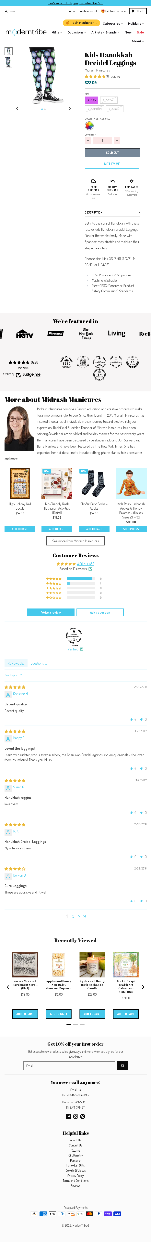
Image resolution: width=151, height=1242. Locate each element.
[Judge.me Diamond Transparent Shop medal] (74, 636)
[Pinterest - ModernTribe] (82, 1116)
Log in (71, 11)
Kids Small (109, 100)
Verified (73, 649)
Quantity (90, 134)
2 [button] (73, 916)
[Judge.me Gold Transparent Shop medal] (99, 362)
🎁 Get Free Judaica (113, 11)
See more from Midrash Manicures (75, 541)
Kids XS (91, 100)
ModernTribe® (81, 1225)
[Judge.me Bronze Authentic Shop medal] (116, 362)
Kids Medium (94, 109)
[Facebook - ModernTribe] (68, 1116)
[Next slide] (69, 108)
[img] (15, 687)
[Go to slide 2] (45, 109)
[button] (43, 76)
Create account (88, 11)
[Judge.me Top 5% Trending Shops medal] (99, 374)
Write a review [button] (51, 612)
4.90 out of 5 (85, 564)
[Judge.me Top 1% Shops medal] (132, 362)
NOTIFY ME (112, 164)
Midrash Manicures (97, 70)
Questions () (39, 663)
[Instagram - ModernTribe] (75, 1116)
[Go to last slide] (17, 108)
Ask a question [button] (100, 612)
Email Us (75, 1090)
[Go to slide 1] (42, 109)
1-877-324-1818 (79, 1095)
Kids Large (115, 109)
